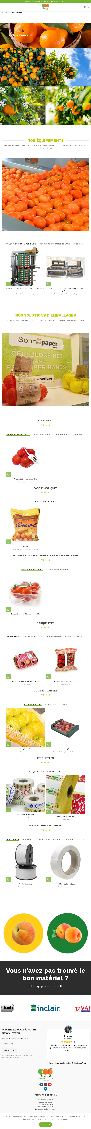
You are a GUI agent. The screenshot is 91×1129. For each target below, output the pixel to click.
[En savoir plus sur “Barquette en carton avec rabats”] (8, 676)
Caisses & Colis (58, 752)
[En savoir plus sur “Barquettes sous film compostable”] (8, 609)
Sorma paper (25, 684)
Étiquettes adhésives (65, 816)
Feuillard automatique (66, 884)
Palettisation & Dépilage (25, 294)
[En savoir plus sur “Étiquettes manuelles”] (8, 810)
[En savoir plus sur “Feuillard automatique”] (48, 879)
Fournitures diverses (25, 887)
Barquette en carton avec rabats (25, 681)
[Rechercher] (7, 7)
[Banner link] (23, 933)
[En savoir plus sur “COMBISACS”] (8, 541)
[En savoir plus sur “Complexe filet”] (8, 744)
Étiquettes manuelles (25, 814)
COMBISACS (25, 546)
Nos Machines (56, 294)
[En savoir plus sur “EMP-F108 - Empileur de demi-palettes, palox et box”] (8, 284)
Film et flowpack (72, 752)
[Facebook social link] (79, 7)
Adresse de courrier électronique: (15, 1039)
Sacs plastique (17, 549)
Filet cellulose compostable (25, 479)
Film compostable (25, 617)
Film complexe (65, 749)
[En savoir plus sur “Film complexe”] (48, 744)
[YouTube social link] (84, 7)
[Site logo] (45, 7)
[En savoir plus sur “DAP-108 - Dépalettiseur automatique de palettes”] (48, 284)
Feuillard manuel (25, 884)
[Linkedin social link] (87, 7)
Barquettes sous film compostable (25, 614)
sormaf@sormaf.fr (48, 1109)
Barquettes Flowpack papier (65, 681)
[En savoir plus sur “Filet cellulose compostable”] (8, 474)
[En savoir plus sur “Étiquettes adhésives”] (48, 812)
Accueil (5, 12)
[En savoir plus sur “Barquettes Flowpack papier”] (48, 676)
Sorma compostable (25, 482)
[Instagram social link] (81, 7)
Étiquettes (25, 817)
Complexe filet (25, 749)
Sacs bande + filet (32, 549)
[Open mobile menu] (3, 7)
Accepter (45, 1125)
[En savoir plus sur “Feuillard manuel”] (8, 879)
